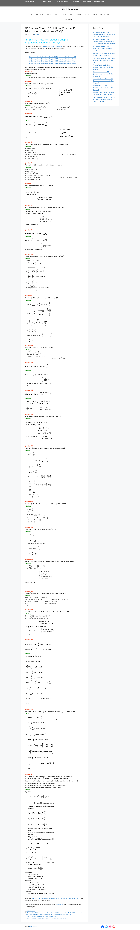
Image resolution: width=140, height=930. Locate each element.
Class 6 (79, 14)
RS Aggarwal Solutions (46, 1)
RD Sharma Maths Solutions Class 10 (61, 914)
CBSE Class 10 (30, 911)
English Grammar (87, 1)
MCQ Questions (70, 9)
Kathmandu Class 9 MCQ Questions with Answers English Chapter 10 (103, 74)
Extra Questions (104, 14)
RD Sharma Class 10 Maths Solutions (40, 914)
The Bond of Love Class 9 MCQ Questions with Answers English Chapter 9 (103, 81)
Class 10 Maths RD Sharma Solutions (36, 912)
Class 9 (56, 14)
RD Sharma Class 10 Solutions (52, 46)
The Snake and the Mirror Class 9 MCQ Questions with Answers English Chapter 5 (104, 99)
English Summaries (99, 1)
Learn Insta (60, 904)
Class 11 (86, 14)
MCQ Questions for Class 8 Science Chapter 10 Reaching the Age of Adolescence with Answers (104, 41)
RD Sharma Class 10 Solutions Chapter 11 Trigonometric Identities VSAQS (52, 61)
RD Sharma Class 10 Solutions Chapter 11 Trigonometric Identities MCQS (52, 63)
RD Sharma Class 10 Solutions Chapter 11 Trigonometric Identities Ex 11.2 (52, 59)
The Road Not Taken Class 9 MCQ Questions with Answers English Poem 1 (104, 60)
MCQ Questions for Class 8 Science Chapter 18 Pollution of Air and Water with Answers (104, 35)
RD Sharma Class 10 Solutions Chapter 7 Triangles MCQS (42, 916)
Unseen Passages (29, 5)
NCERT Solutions (36, 14)
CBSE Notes (76, 1)
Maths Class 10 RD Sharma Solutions (57, 912)
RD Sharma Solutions (30, 1)
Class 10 (48, 14)
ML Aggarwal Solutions (62, 1)
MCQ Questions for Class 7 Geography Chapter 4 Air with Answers (102, 48)
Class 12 (94, 14)
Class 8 (64, 14)
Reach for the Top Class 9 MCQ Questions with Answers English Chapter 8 (103, 88)
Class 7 (71, 14)
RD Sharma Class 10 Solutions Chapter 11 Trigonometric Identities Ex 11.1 (52, 57)
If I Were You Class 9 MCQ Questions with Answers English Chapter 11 (103, 67)
